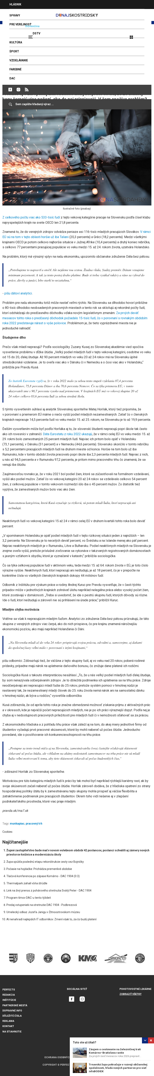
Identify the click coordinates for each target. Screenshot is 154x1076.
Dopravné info (12, 1010)
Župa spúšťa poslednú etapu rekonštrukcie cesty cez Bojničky (45, 861)
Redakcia (8, 994)
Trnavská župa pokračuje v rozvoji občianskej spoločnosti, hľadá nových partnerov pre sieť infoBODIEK (118, 1068)
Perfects (8, 989)
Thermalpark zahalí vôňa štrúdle (26, 883)
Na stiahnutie (11, 1031)
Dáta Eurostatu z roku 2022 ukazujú (67, 434)
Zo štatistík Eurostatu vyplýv (26, 381)
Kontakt (8, 1026)
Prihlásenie (144, 35)
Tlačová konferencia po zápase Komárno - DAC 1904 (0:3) (43, 876)
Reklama (8, 1021)
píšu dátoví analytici (18, 293)
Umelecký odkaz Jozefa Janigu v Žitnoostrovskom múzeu (43, 912)
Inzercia (15, 13)
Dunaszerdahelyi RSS (26, 89)
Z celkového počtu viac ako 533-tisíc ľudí (31, 217)
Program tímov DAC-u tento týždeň (28, 897)
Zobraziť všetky (131, 994)
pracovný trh (34, 823)
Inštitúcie (9, 1000)
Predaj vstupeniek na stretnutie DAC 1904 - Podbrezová (41, 904)
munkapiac (17, 823)
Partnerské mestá (14, 1005)
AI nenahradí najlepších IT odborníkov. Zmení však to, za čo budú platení (51, 919)
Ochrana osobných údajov (63, 1057)
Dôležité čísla (12, 1015)
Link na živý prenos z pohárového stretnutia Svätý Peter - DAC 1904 (48, 890)
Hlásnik (15, 4)
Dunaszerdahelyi (10, 89)
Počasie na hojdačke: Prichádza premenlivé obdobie (39, 869)
